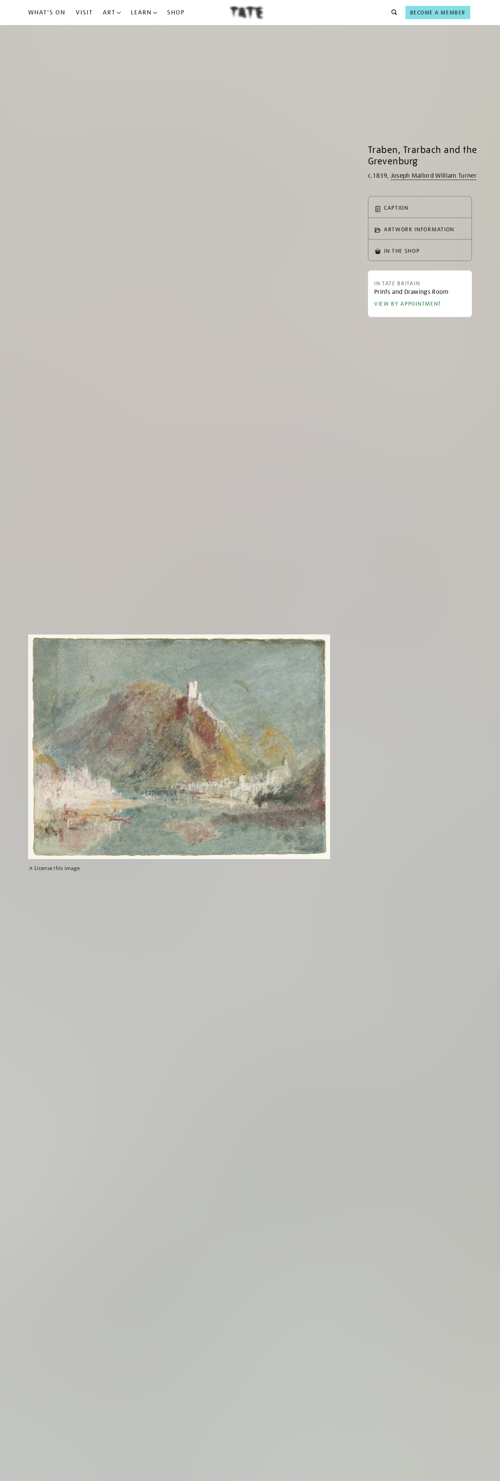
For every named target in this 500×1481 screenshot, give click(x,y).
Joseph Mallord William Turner (434, 176)
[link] (54, 868)
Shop (176, 12)
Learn (141, 12)
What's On (47, 12)
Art (109, 12)
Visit (84, 12)
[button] (392, 12)
